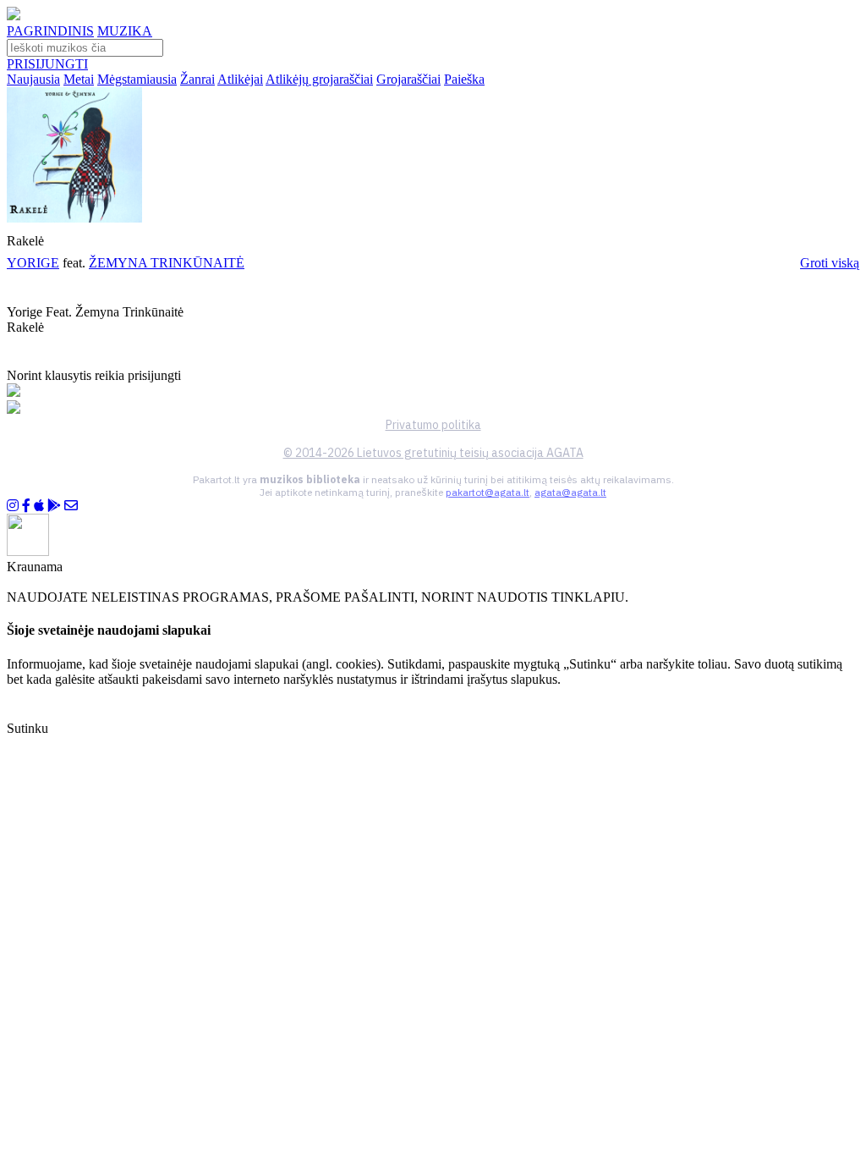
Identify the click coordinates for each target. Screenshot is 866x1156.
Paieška (464, 79)
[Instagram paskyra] (13, 505)
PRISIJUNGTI (47, 64)
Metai (78, 79)
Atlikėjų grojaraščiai (319, 79)
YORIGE (33, 263)
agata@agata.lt (570, 492)
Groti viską (829, 263)
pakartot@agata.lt (487, 492)
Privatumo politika (433, 424)
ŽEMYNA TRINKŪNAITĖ (166, 263)
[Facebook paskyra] (26, 505)
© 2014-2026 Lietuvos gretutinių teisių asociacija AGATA (433, 452)
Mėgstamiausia (137, 79)
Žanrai (197, 79)
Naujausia (33, 79)
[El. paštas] (71, 505)
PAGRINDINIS (50, 31)
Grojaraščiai (408, 79)
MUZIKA (124, 31)
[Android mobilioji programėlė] (54, 505)
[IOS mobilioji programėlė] (39, 505)
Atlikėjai (240, 79)
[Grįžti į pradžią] (13, 15)
